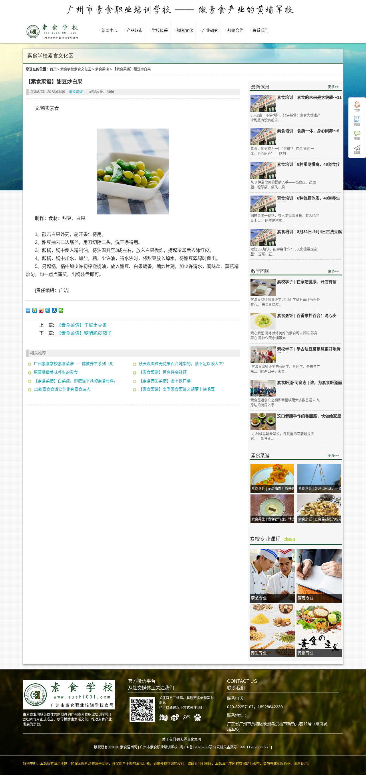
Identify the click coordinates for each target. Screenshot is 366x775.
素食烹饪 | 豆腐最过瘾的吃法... (321, 519)
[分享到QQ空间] (34, 310)
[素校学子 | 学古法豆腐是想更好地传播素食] (263, 354)
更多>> (333, 87)
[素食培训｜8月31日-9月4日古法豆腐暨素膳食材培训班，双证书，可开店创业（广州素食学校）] (263, 237)
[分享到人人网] (54, 310)
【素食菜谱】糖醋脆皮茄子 (84, 333)
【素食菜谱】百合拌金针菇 (163, 372)
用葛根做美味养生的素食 (56, 372)
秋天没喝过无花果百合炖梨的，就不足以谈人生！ (183, 363)
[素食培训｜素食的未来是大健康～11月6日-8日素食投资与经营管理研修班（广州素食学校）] (263, 103)
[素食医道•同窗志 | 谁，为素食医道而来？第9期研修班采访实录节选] (263, 388)
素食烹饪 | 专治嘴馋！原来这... (274, 489)
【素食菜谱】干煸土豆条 (82, 325)
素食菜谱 (102, 69)
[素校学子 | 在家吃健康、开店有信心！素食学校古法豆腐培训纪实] (263, 287)
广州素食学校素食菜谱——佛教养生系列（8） (75, 363)
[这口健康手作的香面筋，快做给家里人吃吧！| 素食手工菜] (263, 421)
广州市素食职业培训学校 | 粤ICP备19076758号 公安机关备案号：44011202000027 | (205, 747)
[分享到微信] (61, 310)
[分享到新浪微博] (41, 310)
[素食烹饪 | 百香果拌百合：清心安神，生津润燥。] (263, 321)
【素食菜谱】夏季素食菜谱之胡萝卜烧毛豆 (177, 389)
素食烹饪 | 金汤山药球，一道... (321, 489)
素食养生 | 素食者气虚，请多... (274, 519)
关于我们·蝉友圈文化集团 (181, 739)
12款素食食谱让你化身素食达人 (62, 389)
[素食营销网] (52, 38)
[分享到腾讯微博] (47, 310)
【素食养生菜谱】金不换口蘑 (165, 380)
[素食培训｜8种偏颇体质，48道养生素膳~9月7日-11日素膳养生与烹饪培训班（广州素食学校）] (263, 204)
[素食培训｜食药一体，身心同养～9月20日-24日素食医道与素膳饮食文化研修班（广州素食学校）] (263, 136)
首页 (53, 69)
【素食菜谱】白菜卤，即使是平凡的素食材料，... (77, 380)
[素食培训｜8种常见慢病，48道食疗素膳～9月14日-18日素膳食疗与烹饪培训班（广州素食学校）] (263, 170)
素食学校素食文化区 (75, 69)
